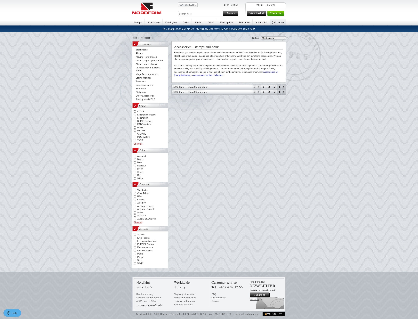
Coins (186, 22)
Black (140, 159)
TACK (140, 140)
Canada (141, 199)
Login (226, 5)
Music (140, 254)
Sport (139, 260)
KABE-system (144, 124)
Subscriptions (226, 22)
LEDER (140, 111)
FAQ (213, 294)
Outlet (211, 22)
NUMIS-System (144, 121)
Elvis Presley (143, 238)
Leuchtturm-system (146, 115)
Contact (234, 5)
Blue (139, 162)
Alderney (141, 203)
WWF (140, 263)
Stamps (138, 22)
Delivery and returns (184, 301)
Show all (138, 143)
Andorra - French (145, 206)
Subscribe (259, 295)
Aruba (140, 212)
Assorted (141, 156)
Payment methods (183, 304)
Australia (141, 215)
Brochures (244, 22)
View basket (256, 13)
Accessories (153, 22)
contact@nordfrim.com (245, 314)
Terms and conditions (185, 297)
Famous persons (145, 247)
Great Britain (143, 193)
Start (254, 87)
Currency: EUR (186, 5)
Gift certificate (218, 297)
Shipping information (184, 294)
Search (231, 13)
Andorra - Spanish (145, 209)
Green (140, 172)
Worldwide (142, 190)
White (140, 178)
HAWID (140, 127)
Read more (254, 300)
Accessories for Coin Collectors (208, 75)
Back (259, 87)
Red (139, 175)
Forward (279, 87)
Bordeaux (141, 165)
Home (136, 38)
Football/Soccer (144, 250)
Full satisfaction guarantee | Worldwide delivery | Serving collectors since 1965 (209, 29)
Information (261, 22)
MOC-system (143, 137)
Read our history (144, 294)
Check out (275, 13)
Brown (140, 169)
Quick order (278, 22)
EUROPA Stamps (145, 244)
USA (139, 196)
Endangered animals (147, 241)
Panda (140, 257)
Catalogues (171, 22)
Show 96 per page (197, 87)
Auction (198, 22)
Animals (141, 234)
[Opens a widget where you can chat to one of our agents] (12, 313)
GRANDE (141, 134)
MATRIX (141, 130)
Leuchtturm (142, 118)
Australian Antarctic (146, 219)
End (284, 87)
